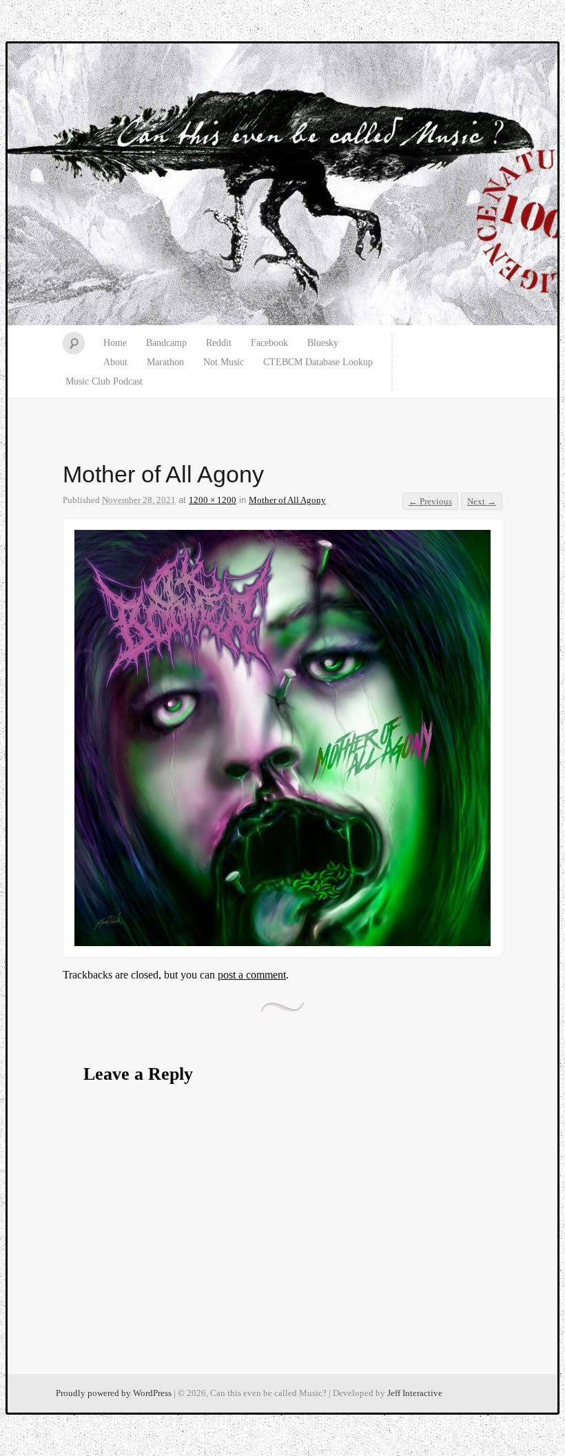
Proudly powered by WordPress (114, 1393)
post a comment (252, 975)
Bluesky (322, 343)
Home (115, 343)
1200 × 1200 (212, 500)
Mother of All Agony (287, 500)
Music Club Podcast (104, 381)
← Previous (430, 501)
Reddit (219, 343)
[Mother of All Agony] (282, 942)
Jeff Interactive (414, 1393)
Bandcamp (166, 343)
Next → (481, 501)
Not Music (223, 362)
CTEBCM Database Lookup (318, 362)
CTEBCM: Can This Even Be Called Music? (282, 185)
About (115, 362)
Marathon (165, 362)
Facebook (269, 343)
